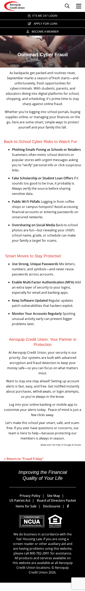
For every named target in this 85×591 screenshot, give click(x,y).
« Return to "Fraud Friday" (24, 459)
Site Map (53, 495)
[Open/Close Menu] (77, 6)
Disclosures (51, 506)
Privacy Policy (30, 495)
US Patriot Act (19, 500)
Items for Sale (26, 506)
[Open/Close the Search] (68, 6)
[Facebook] (68, 506)
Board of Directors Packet (56, 500)
